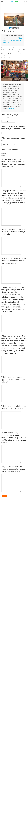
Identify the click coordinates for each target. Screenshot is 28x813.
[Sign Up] (26, 1)
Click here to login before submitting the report (13, 40)
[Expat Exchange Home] (14, 1)
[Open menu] (2, 1)
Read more (10, 108)
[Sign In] (24, 1)
